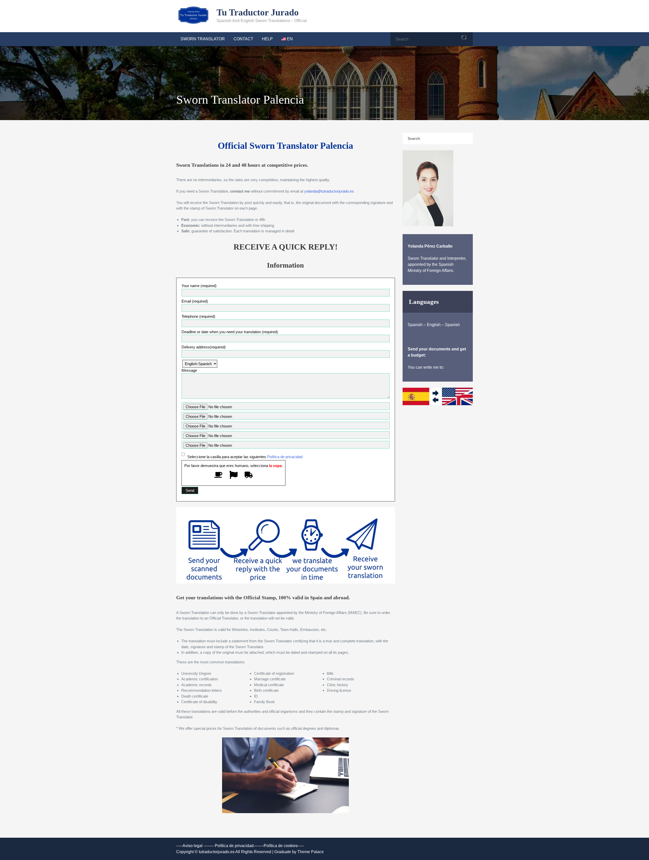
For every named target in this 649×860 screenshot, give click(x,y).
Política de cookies (281, 846)
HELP (267, 39)
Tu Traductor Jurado (258, 12)
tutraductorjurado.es (217, 852)
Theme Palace (310, 852)
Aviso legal (193, 846)
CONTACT (243, 39)
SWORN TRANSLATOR (203, 39)
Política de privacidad (284, 457)
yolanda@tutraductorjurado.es (329, 191)
